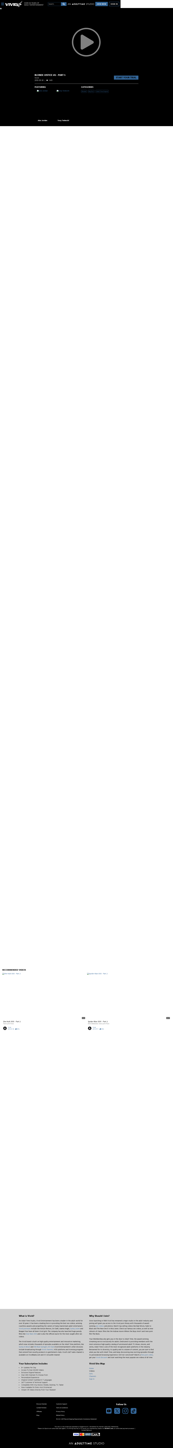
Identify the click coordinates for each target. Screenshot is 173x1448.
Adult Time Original (102, 91)
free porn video (147, 1355)
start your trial (126, 77)
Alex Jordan (42, 120)
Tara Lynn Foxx (8, 1024)
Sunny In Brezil (24, 1347)
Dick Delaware (93, 1024)
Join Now (101, 4)
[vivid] (13, 4)
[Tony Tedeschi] (66, 104)
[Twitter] (117, 1411)
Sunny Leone (75, 1329)
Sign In (114, 4)
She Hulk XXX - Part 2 (12, 1022)
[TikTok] (134, 1411)
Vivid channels (47, 1349)
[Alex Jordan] (46, 104)
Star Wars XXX (31, 1334)
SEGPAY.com (109, 1428)
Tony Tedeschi (63, 120)
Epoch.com (48, 1428)
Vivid (9, 1027)
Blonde (84, 91)
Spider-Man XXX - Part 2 (98, 1022)
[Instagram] (125, 1411)
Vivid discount (101, 1357)
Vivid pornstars (24, 1329)
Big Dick (91, 91)
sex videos (100, 1326)
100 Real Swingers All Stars (44, 1347)
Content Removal (86, 1430)
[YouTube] (109, 1411)
